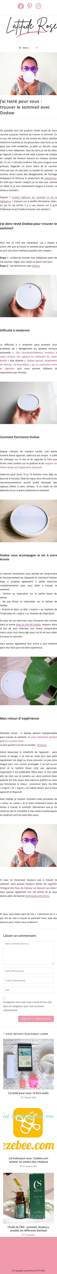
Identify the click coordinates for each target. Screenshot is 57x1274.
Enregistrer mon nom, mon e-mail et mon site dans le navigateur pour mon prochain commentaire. (27, 1006)
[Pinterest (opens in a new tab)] (30, 6)
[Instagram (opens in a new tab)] (37, 6)
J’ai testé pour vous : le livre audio (28, 1093)
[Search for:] (36, 47)
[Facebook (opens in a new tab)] (21, 6)
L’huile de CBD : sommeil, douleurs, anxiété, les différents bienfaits (28, 1228)
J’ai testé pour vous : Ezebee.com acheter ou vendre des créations (28, 1160)
